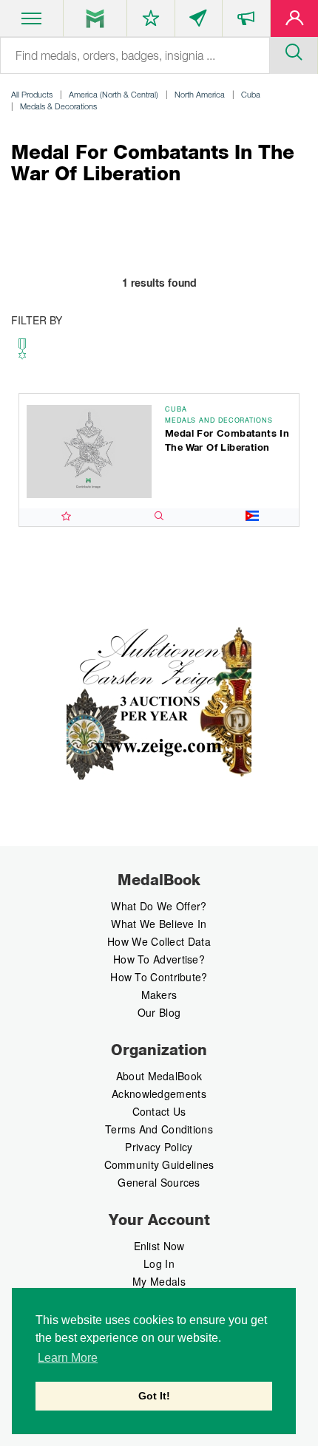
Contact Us (159, 1111)
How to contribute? (158, 976)
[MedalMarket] (246, 21)
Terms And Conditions (159, 1129)
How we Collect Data (159, 941)
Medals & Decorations (58, 106)
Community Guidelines (159, 1164)
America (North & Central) (113, 94)
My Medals (159, 1281)
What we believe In (158, 923)
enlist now (159, 1245)
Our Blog (159, 1012)
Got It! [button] (154, 1396)
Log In (159, 1263)
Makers (159, 994)
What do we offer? (158, 905)
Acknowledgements (159, 1093)
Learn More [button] (68, 1357)
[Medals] (95, 18)
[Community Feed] (199, 21)
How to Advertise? (159, 959)
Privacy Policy (158, 1146)
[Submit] (293, 50)
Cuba (250, 94)
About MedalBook (159, 1075)
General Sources (159, 1182)
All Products (32, 94)
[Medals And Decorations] (22, 352)
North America (200, 94)
